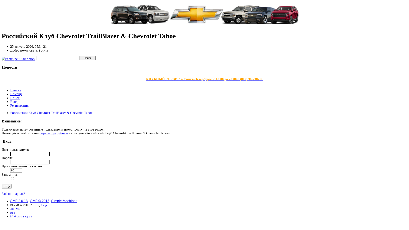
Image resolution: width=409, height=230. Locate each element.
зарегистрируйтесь (54, 133)
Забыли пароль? (13, 194)
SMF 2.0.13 (19, 201)
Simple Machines (64, 201)
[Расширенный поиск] (18, 58)
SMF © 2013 (39, 201)
